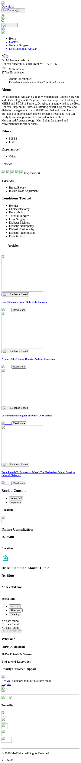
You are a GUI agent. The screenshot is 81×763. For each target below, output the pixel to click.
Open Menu (40, 381)
